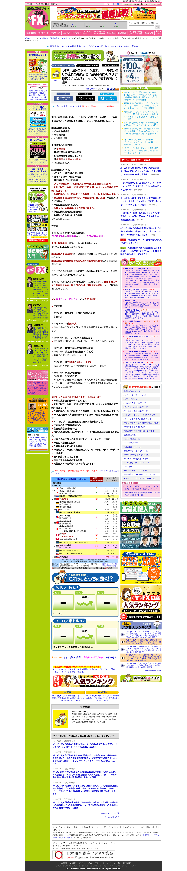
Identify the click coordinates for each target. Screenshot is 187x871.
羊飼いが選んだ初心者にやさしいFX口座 (141, 423)
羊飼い (56, 80)
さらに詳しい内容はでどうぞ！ (83, 657)
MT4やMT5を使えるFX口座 (136, 459)
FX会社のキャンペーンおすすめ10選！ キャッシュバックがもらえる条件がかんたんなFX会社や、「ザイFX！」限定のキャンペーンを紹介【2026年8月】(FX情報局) (143, 658)
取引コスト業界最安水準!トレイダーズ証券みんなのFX (37, 131)
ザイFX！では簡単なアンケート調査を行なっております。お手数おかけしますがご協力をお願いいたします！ (141, 150)
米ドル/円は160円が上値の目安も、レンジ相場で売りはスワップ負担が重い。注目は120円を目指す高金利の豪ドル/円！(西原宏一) (143, 665)
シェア (64, 94)
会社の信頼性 (130, 435)
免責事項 (64, 863)
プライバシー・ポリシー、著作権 (89, 863)
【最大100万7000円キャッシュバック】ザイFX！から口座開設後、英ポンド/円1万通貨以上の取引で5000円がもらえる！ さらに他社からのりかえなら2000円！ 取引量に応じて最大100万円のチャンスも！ (142, 327)
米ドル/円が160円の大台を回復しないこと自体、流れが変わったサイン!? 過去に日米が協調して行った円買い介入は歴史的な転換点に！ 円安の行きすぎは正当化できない (40, 289)
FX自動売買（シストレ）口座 (136, 462)
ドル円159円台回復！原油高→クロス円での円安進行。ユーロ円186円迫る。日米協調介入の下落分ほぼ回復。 (38, 442)
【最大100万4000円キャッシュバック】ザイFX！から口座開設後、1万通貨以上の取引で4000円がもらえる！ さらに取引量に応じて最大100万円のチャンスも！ (142, 314)
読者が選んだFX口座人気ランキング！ (140, 474)
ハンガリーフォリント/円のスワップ (139, 415)
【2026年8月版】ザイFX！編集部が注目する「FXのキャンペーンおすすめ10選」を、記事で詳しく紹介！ (141, 142)
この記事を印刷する (90, 89)
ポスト (86, 94)
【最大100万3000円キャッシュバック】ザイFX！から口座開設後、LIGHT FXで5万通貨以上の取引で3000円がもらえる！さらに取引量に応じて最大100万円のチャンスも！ (142, 355)
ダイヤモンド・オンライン (80, 866)
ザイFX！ (133, 866)
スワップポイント (131, 399)
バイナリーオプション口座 (135, 470)
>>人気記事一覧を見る (153, 671)
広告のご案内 (127, 863)
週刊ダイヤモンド (95, 866)
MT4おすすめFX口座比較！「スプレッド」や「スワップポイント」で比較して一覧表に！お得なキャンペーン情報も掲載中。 (141, 105)
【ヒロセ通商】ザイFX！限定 (86, 106)
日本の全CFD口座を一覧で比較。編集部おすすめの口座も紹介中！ (38, 77)
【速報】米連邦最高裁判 (38, 99)
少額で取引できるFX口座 (135, 427)
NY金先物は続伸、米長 (37, 95)
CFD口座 (128, 466)
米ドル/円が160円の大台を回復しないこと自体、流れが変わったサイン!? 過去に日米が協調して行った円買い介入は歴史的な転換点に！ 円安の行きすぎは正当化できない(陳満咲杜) (143, 634)
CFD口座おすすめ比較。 (37, 56)
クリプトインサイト (122, 866)
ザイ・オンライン (108, 866)
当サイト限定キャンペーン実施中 (37, 170)
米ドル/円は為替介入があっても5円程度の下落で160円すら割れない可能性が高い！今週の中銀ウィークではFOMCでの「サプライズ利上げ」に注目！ (40, 355)
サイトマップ (107, 863)
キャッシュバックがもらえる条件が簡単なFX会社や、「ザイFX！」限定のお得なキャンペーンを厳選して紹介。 (85, 669)
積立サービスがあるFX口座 (136, 451)
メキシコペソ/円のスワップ (136, 407)
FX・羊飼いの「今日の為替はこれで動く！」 (55, 38)
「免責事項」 (146, 835)
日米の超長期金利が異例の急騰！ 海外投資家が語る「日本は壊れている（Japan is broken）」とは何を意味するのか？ (40, 333)
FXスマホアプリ (131, 443)
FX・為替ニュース (132, 439)
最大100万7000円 (37, 140)
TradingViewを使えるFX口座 (136, 455)
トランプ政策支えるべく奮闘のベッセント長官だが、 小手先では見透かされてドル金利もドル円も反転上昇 (37, 388)
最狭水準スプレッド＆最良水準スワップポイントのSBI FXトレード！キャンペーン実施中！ (95, 46)
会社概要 (73, 863)
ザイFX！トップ (31, 38)
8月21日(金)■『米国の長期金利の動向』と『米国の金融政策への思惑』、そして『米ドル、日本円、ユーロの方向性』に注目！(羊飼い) (143, 642)
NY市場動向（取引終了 (37, 93)
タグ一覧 (117, 863)
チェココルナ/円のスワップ (136, 411)
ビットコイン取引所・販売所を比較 (139, 478)
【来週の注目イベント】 (38, 97)
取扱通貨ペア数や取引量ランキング (139, 431)
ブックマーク (108, 94)
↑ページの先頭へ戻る (111, 817)
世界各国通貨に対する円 (38, 91)
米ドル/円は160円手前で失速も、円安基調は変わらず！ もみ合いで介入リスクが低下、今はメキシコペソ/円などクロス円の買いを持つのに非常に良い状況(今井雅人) (143, 649)
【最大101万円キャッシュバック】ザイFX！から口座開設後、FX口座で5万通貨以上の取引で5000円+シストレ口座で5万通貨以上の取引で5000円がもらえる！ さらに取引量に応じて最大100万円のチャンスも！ (142, 342)
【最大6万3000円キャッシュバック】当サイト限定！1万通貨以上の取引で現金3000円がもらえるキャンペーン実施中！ (142, 304)
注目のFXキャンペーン (134, 391)
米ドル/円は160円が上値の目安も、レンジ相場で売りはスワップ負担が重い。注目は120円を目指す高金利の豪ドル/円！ (40, 313)
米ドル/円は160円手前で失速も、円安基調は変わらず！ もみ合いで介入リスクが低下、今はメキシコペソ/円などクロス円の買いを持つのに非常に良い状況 (37, 417)
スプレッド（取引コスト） (135, 395)
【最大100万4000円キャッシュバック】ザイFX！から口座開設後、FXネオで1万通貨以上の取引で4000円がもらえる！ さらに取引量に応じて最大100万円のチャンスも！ (142, 294)
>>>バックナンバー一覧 (110, 813)
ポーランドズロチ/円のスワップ (137, 419)
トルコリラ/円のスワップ (135, 403)
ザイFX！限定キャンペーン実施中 (37, 108)
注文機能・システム (132, 447)
